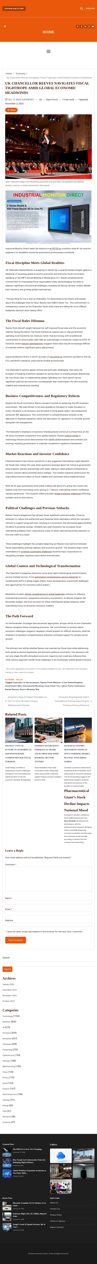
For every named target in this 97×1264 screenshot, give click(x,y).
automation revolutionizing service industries (56, 577)
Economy (9, 679)
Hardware (7, 1044)
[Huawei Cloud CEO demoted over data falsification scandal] (83, 1171)
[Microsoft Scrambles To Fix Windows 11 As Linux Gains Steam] (7, 1206)
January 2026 (8, 984)
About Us (54, 1202)
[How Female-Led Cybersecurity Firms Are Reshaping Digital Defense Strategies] (7, 1162)
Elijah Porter (52, 99)
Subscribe (90, 9)
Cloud (5, 1083)
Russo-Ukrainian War (29, 689)
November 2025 (10, 995)
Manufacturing (9, 1066)
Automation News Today (43, 1254)
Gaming (6, 1100)
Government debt (13, 686)
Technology (8, 1016)
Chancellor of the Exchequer (26, 682)
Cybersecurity (9, 1055)
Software (7, 1033)
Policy (19, 679)
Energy (6, 1105)
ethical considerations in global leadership (45, 594)
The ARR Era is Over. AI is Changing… (28, 1149)
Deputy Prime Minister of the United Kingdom (61, 682)
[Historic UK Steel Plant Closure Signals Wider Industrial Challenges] (61, 1171)
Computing (8, 1050)
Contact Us (55, 1209)
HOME (48, 32)
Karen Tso (55, 686)
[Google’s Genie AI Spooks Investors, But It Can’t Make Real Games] (7, 1227)
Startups (7, 1061)
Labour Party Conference (73, 686)
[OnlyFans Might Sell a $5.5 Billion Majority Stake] (7, 1216)
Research (7, 1117)
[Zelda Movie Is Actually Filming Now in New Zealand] (83, 1156)
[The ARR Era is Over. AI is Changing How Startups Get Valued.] (7, 1152)
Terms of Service (57, 1221)
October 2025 (9, 1001)
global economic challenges (67, 493)
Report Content (57, 1227)
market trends (71, 435)
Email (8, 909)
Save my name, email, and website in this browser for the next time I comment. (45, 931)
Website (9, 920)
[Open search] (81, 8)
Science (6, 1089)
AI (4, 1027)
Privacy (6, 1077)
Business (7, 1022)
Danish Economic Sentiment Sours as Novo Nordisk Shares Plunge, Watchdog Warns (77, 754)
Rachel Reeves (12, 689)
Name (8, 898)
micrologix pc (56, 357)
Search (6, 957)
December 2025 (10, 990)
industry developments (32, 343)
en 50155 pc (55, 248)
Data (5, 1111)
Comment (10, 864)
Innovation (7, 1038)
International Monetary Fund (36, 686)
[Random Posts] (5, 26)
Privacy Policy (56, 1215)
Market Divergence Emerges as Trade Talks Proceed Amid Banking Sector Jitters (47, 754)
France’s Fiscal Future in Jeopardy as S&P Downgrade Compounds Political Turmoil (18, 754)
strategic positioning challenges (36, 551)
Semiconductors (10, 1094)
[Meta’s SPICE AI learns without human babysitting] (61, 1156)
